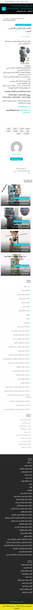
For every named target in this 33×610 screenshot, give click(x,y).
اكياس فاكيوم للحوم (25, 419)
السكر (15, 128)
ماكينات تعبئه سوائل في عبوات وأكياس (18, 346)
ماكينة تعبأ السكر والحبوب (21, 224)
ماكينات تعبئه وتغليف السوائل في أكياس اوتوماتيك (16, 358)
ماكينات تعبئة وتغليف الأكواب (21, 342)
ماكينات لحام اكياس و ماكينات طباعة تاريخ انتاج (16, 391)
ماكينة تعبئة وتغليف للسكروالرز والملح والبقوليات (17, 270)
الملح (8, 128)
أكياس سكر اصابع (26, 441)
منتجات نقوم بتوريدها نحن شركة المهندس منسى (16, 409)
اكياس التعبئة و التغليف (23, 294)
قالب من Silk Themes (16, 602)
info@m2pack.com (24, 110)
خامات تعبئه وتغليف (24, 298)
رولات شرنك (27, 432)
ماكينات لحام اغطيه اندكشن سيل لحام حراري (17, 387)
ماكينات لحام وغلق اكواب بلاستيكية (19, 401)
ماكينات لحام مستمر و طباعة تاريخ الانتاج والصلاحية (19, 396)
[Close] (31, 605)
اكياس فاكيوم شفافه (25, 426)
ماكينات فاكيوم (25, 383)
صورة (27, 314)
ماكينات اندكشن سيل (23, 326)
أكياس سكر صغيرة (25, 438)
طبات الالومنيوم (26, 422)
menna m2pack (24, 203)
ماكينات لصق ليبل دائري (22, 405)
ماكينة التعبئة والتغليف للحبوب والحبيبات (17, 201)
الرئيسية (26, 1)
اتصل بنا (21, 1)
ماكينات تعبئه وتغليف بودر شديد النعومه (18, 363)
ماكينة (8, 131)
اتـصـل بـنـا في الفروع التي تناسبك (12, 1)
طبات (27, 318)
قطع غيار (26, 322)
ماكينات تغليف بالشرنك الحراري (20, 371)
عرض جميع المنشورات (16, 159)
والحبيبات (26, 133)
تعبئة (27, 131)
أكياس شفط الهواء (26, 429)
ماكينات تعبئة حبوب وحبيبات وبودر (20, 330)
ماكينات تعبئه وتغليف (23, 350)
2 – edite (26, 286)
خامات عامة (25, 306)
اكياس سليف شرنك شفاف (23, 435)
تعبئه (22, 131)
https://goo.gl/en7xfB (24, 106)
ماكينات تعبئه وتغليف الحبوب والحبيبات (17, 18)
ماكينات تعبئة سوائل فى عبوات (21, 338)
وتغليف (19, 133)
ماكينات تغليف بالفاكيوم (22, 374)
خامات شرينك (25, 302)
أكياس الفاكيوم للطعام (24, 444)
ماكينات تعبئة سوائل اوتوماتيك (21, 334)
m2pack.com (26, 112)
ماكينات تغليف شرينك (23, 379)
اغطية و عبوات (25, 290)
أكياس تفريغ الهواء (26, 447)
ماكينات (15, 131)
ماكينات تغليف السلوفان (22, 366)
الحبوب (22, 128)
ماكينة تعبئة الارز (24, 247)
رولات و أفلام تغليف (24, 310)
